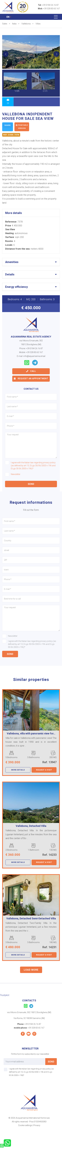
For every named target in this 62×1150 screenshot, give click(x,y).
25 (8, 103)
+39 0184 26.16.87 (50, 5)
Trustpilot (4, 995)
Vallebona (26, 24)
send (31, 484)
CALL (33, 371)
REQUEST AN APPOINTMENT (32, 378)
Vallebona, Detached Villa (31, 825)
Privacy (36, 1125)
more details (18, 770)
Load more (31, 969)
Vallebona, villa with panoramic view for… (31, 733)
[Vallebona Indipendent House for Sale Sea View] (31, 52)
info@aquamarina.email (34, 356)
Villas (38, 24)
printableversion (22, 126)
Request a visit (44, 770)
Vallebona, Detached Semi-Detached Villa (31, 918)
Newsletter (15, 474)
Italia (14, 24)
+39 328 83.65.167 (51, 8)
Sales (4, 24)
